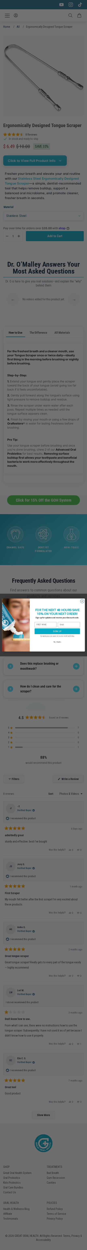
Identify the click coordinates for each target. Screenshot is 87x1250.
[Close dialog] (82, 601)
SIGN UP (57, 631)
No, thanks (57, 642)
